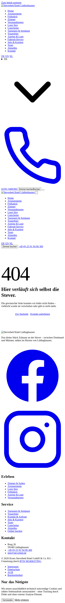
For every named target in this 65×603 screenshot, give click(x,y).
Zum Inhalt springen (11, 2)
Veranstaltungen (16, 22)
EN (7, 56)
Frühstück (13, 16)
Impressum (13, 566)
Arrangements (15, 13)
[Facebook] (32, 406)
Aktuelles (12, 48)
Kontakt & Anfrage (17, 516)
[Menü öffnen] (43, 189)
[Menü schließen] (36, 192)
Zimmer (11, 19)
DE (3, 56)
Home (11, 11)
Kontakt (12, 50)
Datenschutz (14, 569)
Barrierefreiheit (15, 575)
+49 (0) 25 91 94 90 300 (31, 246)
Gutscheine (13, 28)
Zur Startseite (21, 314)
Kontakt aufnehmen (40, 314)
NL (11, 56)
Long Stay (13, 25)
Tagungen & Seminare (19, 31)
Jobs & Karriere (15, 42)
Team (10, 45)
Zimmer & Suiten (16, 483)
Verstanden (8, 600)
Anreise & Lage (16, 36)
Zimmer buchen (10, 246)
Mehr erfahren (22, 600)
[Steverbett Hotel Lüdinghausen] (18, 5)
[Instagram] (32, 469)
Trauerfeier (13, 33)
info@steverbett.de (17, 553)
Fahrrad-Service (16, 39)
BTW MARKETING (30, 561)
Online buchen (15, 531)
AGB (10, 572)
